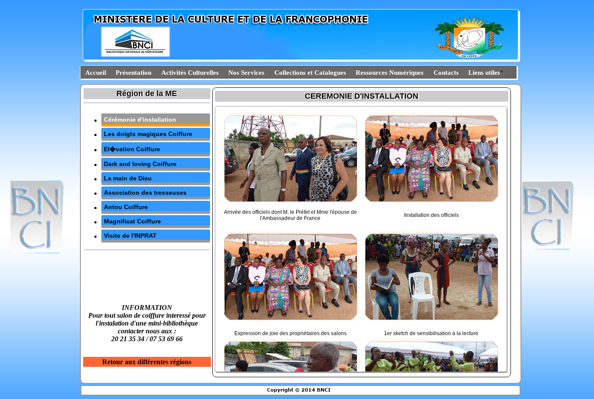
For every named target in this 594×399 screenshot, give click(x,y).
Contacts (446, 72)
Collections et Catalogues (310, 72)
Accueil (95, 72)
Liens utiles (484, 72)
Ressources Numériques (390, 72)
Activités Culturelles (190, 72)
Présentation (133, 72)
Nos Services (246, 72)
